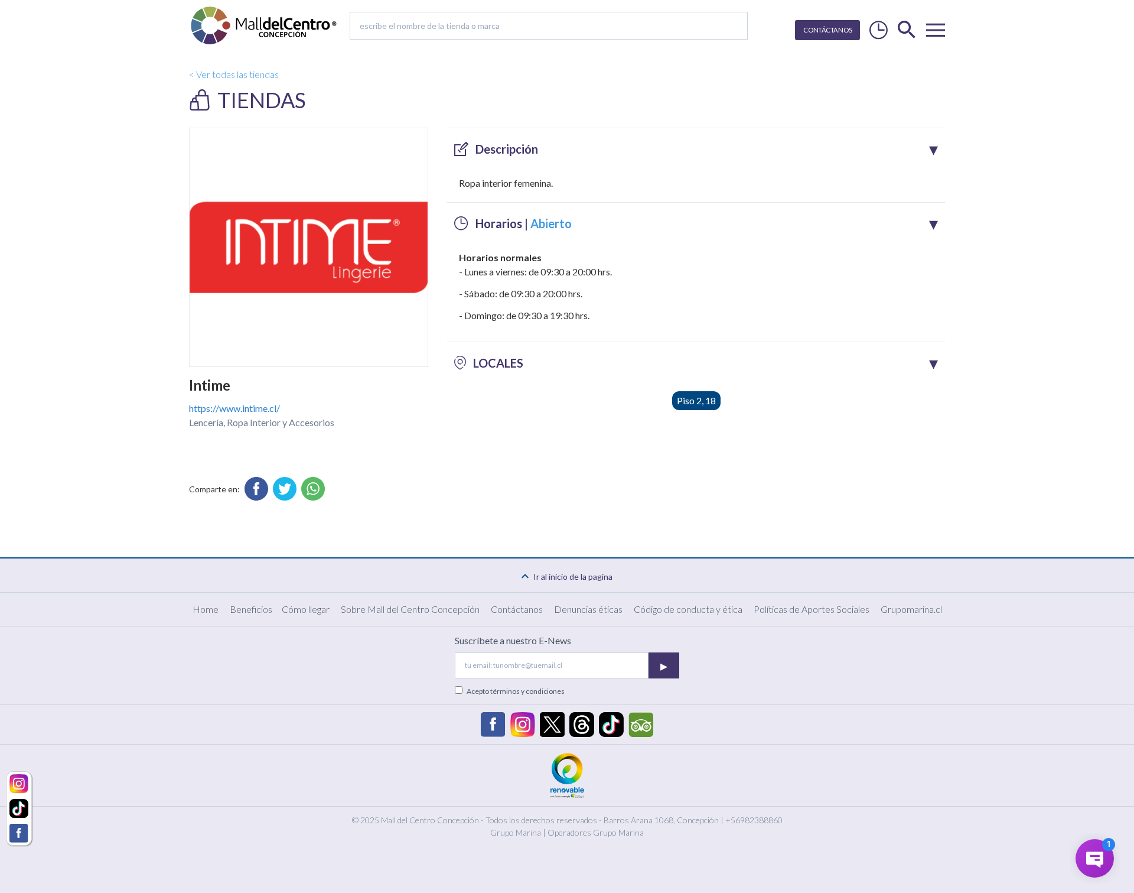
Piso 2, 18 (696, 400)
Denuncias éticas (588, 609)
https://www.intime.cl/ (234, 408)
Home (206, 609)
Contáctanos (517, 609)
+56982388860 (754, 820)
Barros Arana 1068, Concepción (661, 820)
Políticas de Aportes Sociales (811, 609)
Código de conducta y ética (688, 609)
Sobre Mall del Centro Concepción (410, 609)
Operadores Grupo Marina (596, 832)
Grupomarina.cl (911, 609)
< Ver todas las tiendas (234, 74)
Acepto (516, 691)
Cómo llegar (306, 609)
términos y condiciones (527, 691)
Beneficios (251, 609)
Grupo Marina (515, 832)
